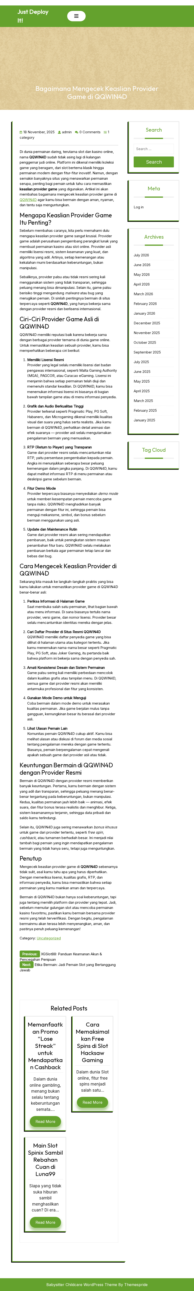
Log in (139, 207)
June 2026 (142, 265)
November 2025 (147, 333)
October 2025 (145, 342)
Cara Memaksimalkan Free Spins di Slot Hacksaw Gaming (92, 1042)
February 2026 (145, 303)
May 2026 (142, 274)
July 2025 (141, 362)
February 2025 (145, 410)
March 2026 (143, 294)
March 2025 (143, 400)
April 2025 (142, 391)
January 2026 (144, 313)
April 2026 (142, 284)
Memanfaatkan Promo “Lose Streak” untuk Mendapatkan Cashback (45, 1046)
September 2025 (147, 352)
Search (154, 162)
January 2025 (144, 420)
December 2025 (147, 323)
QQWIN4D (28, 199)
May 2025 (142, 381)
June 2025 (142, 371)
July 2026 (141, 255)
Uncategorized (49, 938)
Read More (45, 1121)
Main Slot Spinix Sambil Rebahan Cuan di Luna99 (45, 1160)
